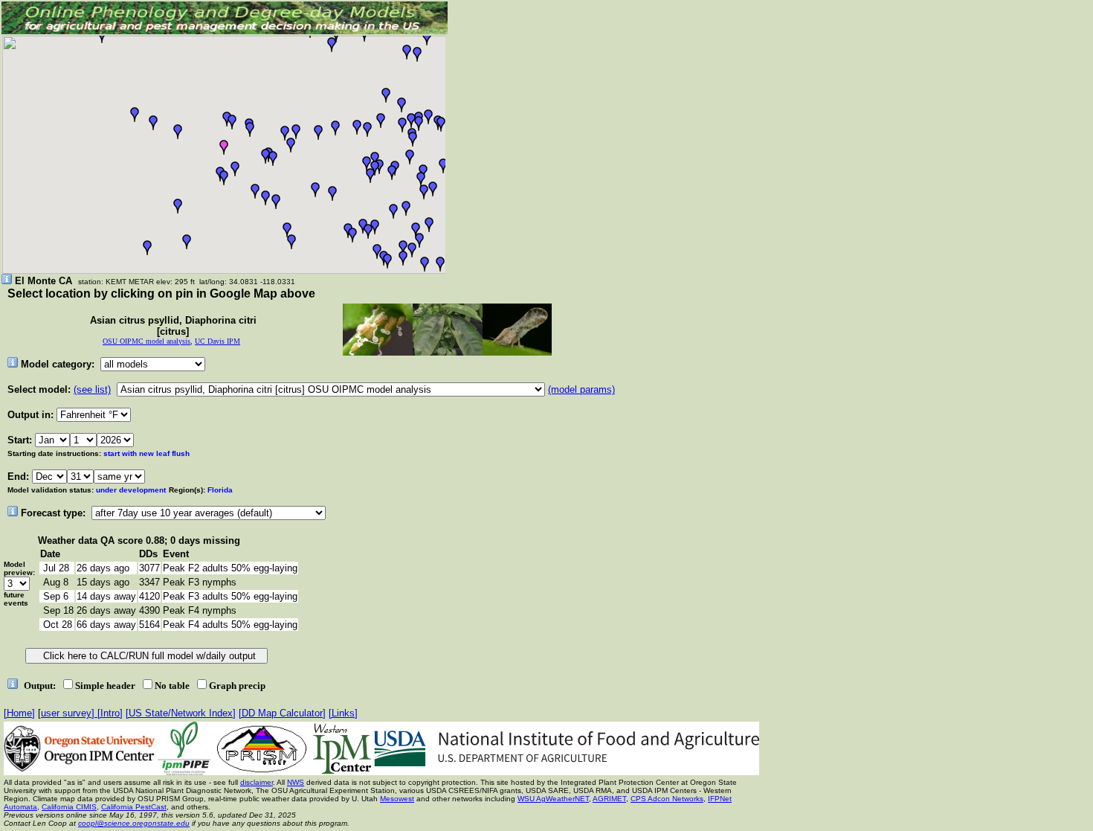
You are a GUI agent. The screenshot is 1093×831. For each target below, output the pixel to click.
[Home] (19, 713)
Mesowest (397, 799)
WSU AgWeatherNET (553, 799)
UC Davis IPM (217, 341)
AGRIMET (609, 799)
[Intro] (110, 713)
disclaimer (256, 782)
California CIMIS (69, 807)
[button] (153, 122)
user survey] (69, 713)
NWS (295, 782)
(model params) (581, 389)
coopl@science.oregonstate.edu (134, 823)
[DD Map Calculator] (282, 713)
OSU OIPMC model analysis (146, 341)
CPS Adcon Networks (667, 799)
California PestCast (134, 807)
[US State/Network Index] (181, 713)
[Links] (343, 713)
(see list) (92, 389)
